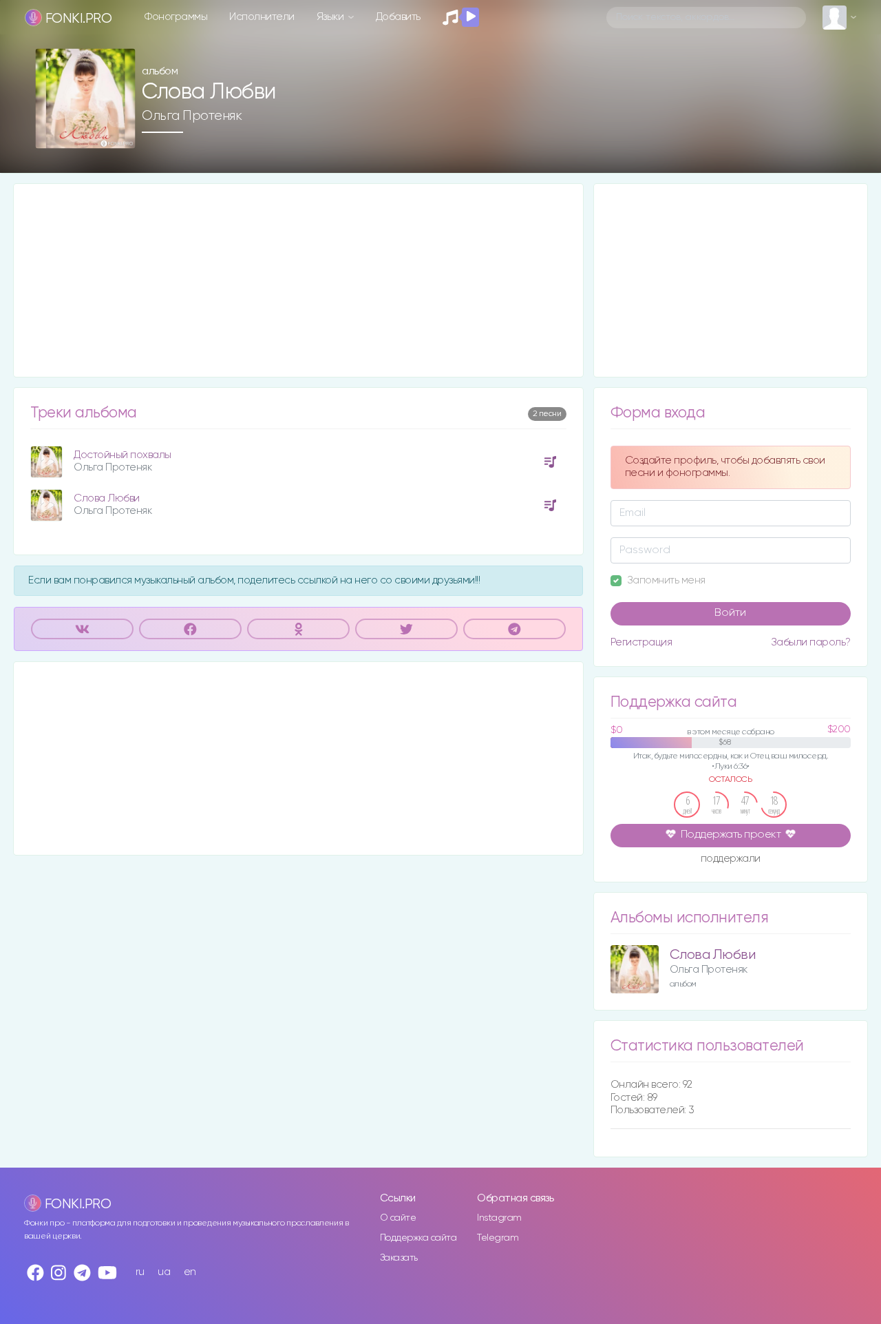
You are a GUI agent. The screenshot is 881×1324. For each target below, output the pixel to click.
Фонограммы (176, 17)
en (190, 1272)
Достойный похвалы (122, 455)
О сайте (398, 1218)
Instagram (499, 1218)
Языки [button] (331, 17)
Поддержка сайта (418, 1238)
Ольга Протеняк (192, 116)
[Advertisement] (298, 280)
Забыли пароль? (811, 642)
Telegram (497, 1238)
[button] (119, 133)
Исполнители (262, 17)
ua (164, 1272)
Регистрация (641, 642)
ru (140, 1272)
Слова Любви (107, 498)
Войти (730, 613)
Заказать (399, 1258)
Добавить (398, 17)
